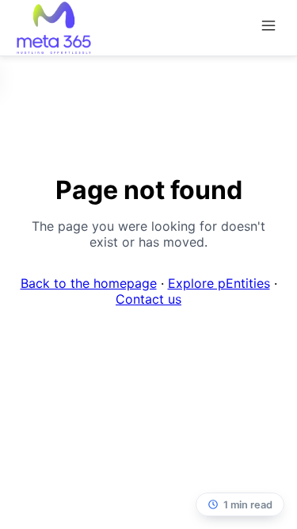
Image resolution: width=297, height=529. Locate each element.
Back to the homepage (89, 283)
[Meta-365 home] (54, 28)
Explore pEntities (219, 283)
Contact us (148, 299)
